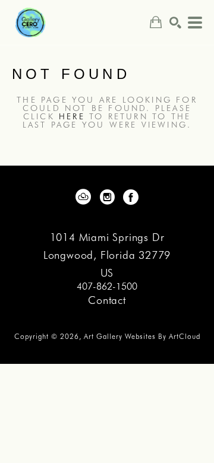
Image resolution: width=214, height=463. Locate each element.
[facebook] (131, 197)
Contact (107, 300)
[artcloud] (83, 197)
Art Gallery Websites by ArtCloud (142, 336)
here (72, 116)
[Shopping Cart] (156, 22)
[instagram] (107, 197)
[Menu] (195, 22)
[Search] (175, 22)
